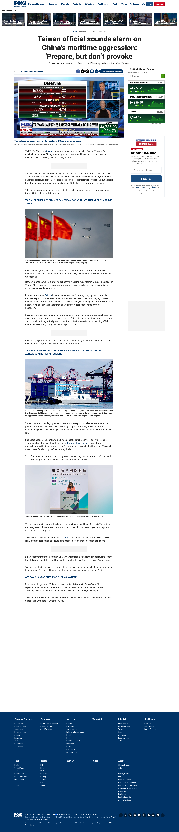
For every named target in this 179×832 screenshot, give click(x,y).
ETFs (68, 738)
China (49, 151)
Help (76, 814)
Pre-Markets (71, 750)
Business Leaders (73, 741)
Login (150, 4)
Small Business (46, 729)
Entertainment (124, 723)
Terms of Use (151, 187)
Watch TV (159, 4)
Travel (120, 729)
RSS (149, 815)
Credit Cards (19, 729)
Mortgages (18, 723)
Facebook (78, 71)
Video (124, 4)
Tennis (43, 785)
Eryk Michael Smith (25, 71)
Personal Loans (20, 732)
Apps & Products (124, 800)
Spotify (158, 815)
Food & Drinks (123, 738)
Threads (87, 71)
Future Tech (19, 780)
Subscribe (146, 179)
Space (16, 785)
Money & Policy (46, 726)
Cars (120, 732)
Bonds (68, 735)
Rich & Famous (124, 726)
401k (16, 741)
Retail (68, 747)
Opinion (70, 761)
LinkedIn (144, 815)
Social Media (19, 768)
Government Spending (49, 723)
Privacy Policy (139, 187)
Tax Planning (19, 747)
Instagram (130, 815)
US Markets (70, 726)
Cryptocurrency (72, 729)
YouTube (135, 815)
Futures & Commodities (75, 732)
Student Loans (20, 726)
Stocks (69, 723)
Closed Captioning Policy (127, 785)
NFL (41, 765)
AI (15, 783)
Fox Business (20, 4)
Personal (147, 723)
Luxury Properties (151, 729)
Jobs (120, 768)
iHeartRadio (163, 815)
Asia (75, 31)
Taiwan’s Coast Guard (77, 443)
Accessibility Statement (127, 788)
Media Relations (124, 780)
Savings (17, 735)
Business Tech (20, 774)
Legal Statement (42, 819)
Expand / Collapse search (143, 4)
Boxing (43, 777)
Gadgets (17, 771)
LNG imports (65, 537)
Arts (120, 741)
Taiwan (48, 295)
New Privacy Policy (43, 814)
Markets (65, 4)
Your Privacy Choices (64, 814)
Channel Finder (124, 765)
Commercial (149, 726)
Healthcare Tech (20, 777)
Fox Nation (122, 794)
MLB (42, 771)
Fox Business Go (124, 797)
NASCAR (43, 774)
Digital (16, 765)
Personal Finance (36, 4)
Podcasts (134, 4)
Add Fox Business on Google (112, 71)
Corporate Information (127, 783)
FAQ (120, 777)
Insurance (18, 738)
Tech (115, 4)
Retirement (18, 744)
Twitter (83, 71)
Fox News (122, 791)
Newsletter (153, 815)
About (121, 761)
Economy (53, 4)
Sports (43, 761)
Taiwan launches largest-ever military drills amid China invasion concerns (47, 141)
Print (92, 71)
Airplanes (122, 735)
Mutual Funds (71, 752)
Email (97, 71)
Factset (87, 817)
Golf (42, 783)
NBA (42, 768)
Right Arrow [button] (174, 19)
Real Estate (103, 4)
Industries (70, 744)
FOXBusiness (39, 71)
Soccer (43, 780)
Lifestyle (89, 4)
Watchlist (77, 4)
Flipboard (139, 815)
